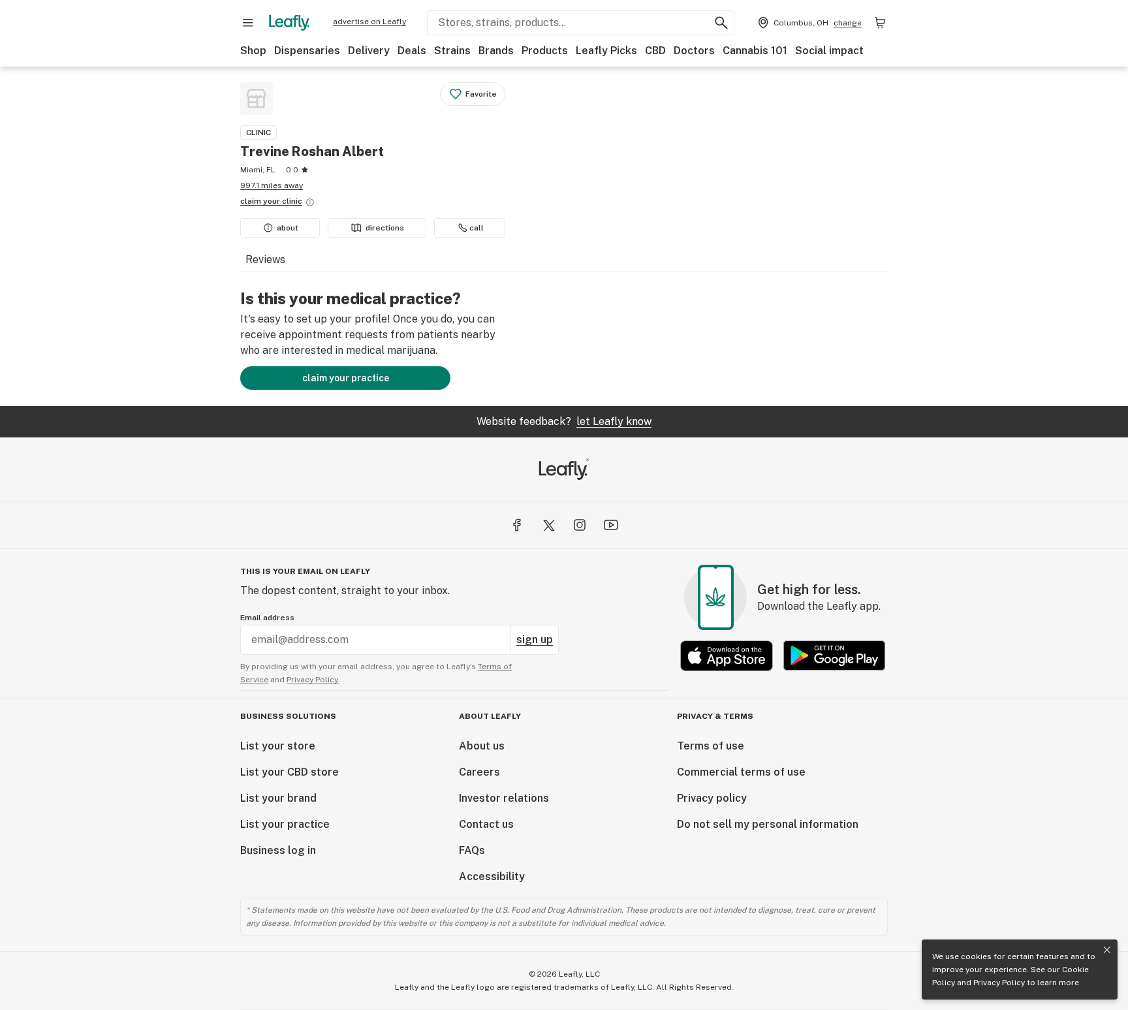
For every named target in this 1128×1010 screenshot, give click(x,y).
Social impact (829, 50)
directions (385, 227)
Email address (267, 617)
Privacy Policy (999, 982)
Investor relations (504, 798)
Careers (479, 772)
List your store (277, 746)
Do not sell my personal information (767, 824)
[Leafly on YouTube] (611, 525)
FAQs (472, 850)
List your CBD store (289, 772)
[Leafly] (289, 23)
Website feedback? (564, 421)
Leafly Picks (606, 50)
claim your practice (345, 378)
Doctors (694, 50)
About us (482, 746)
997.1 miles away (271, 185)
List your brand (278, 798)
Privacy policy (712, 798)
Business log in (278, 850)
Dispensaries (307, 50)
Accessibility (492, 876)
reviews (265, 259)
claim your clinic (271, 201)
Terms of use (710, 746)
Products (545, 50)
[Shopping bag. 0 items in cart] (880, 23)
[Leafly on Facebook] (517, 524)
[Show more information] (310, 202)
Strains (452, 50)
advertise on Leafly (369, 21)
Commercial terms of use (741, 772)
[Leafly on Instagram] (579, 525)
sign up (534, 639)
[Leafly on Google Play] (834, 655)
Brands (496, 50)
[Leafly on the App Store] (726, 655)
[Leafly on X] (548, 525)
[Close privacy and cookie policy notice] (1107, 950)
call (476, 227)
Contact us (486, 824)
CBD (655, 50)
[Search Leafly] (721, 22)
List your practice (285, 824)
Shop (253, 50)
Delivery (369, 50)
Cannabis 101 (755, 50)
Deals (412, 50)
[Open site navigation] (248, 23)
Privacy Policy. (313, 679)
